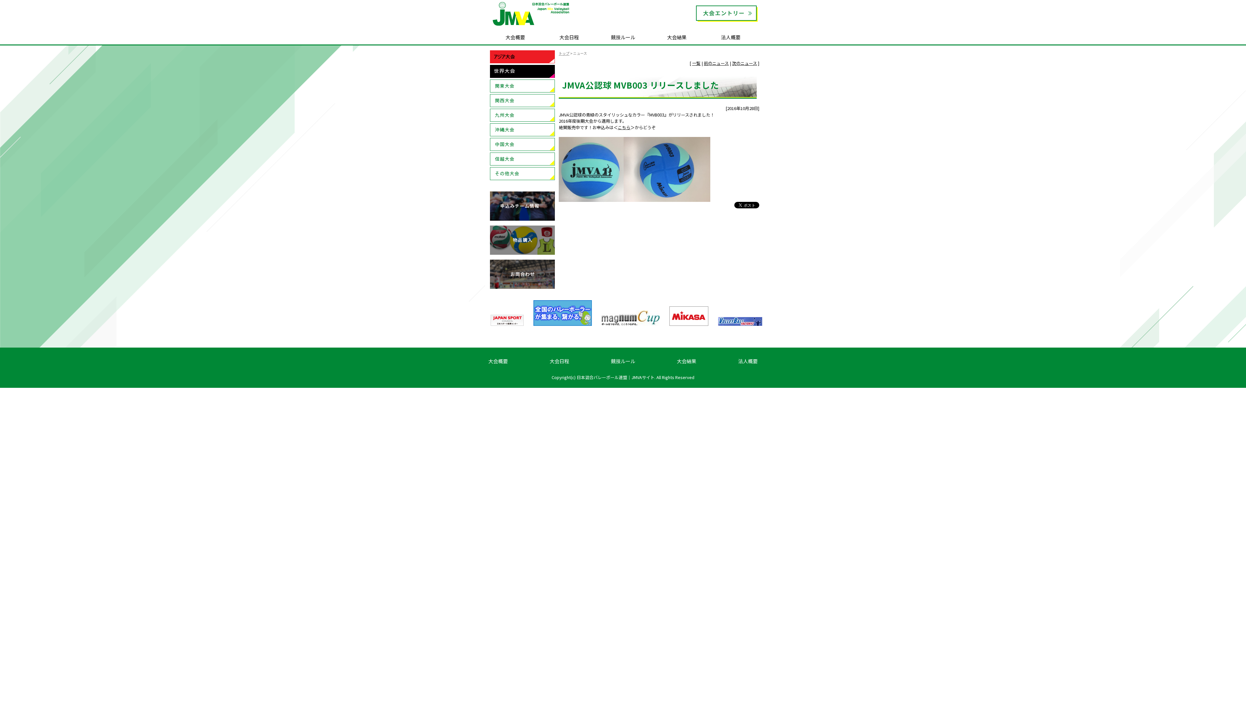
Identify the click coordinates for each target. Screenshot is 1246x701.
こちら (624, 127)
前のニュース (716, 63)
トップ (564, 53)
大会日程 (569, 37)
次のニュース (744, 63)
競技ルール (623, 37)
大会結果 (677, 37)
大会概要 (515, 37)
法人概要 (730, 37)
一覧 (696, 63)
